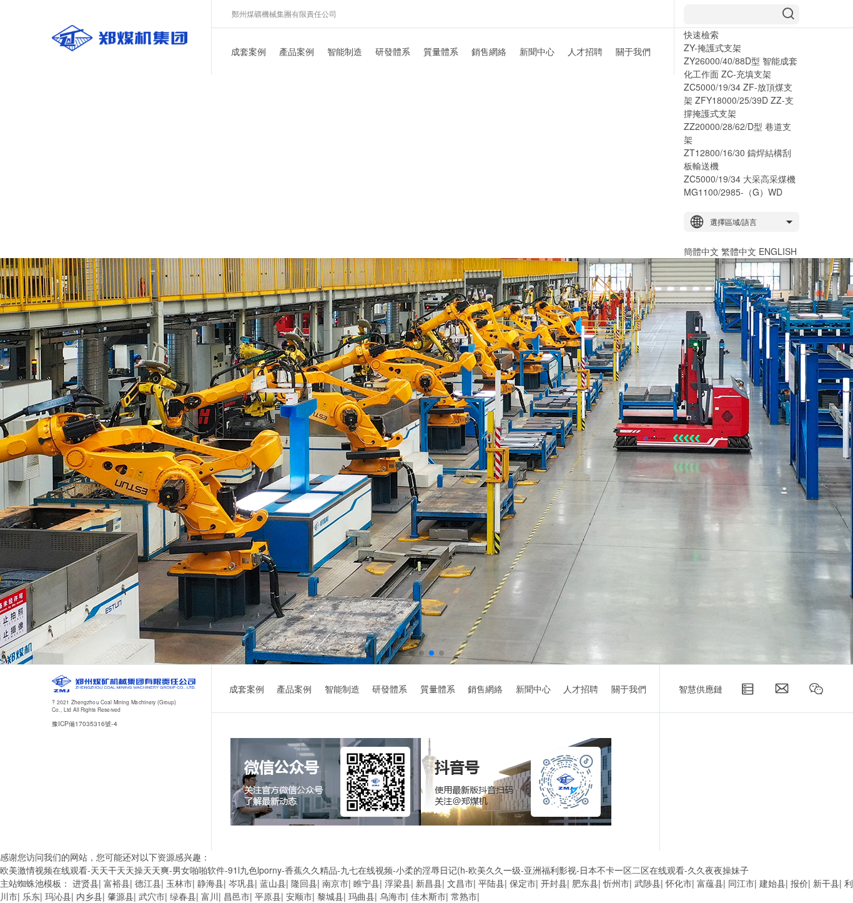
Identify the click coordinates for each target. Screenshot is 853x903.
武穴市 (152, 896)
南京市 (335, 883)
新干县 (826, 883)
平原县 (268, 896)
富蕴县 (710, 883)
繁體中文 (738, 251)
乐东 (31, 896)
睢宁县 (366, 883)
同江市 (741, 883)
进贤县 (85, 883)
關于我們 (633, 51)
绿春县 (183, 896)
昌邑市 (237, 896)
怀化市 (679, 883)
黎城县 (330, 896)
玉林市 (179, 883)
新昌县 (429, 883)
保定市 (523, 883)
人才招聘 (585, 51)
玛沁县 (58, 896)
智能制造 (344, 51)
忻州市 (616, 883)
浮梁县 (398, 883)
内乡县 (89, 896)
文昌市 (460, 883)
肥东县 (585, 883)
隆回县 (304, 883)
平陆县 (491, 883)
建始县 (772, 883)
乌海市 (393, 896)
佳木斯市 (428, 896)
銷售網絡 (488, 51)
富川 (210, 896)
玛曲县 (361, 896)
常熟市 (464, 896)
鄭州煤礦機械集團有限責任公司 (284, 13)
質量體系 (440, 51)
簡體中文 (701, 251)
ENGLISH (778, 251)
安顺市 (299, 896)
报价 (799, 883)
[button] (411, 653)
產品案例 (296, 51)
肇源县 (120, 896)
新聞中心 (537, 51)
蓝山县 (273, 883)
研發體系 (392, 51)
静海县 (210, 883)
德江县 (148, 883)
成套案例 (248, 51)
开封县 (554, 883)
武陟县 (647, 883)
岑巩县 (242, 883)
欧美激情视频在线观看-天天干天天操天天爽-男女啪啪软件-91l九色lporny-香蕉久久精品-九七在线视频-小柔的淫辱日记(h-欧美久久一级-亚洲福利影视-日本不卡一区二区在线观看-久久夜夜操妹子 (374, 870)
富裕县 (117, 883)
